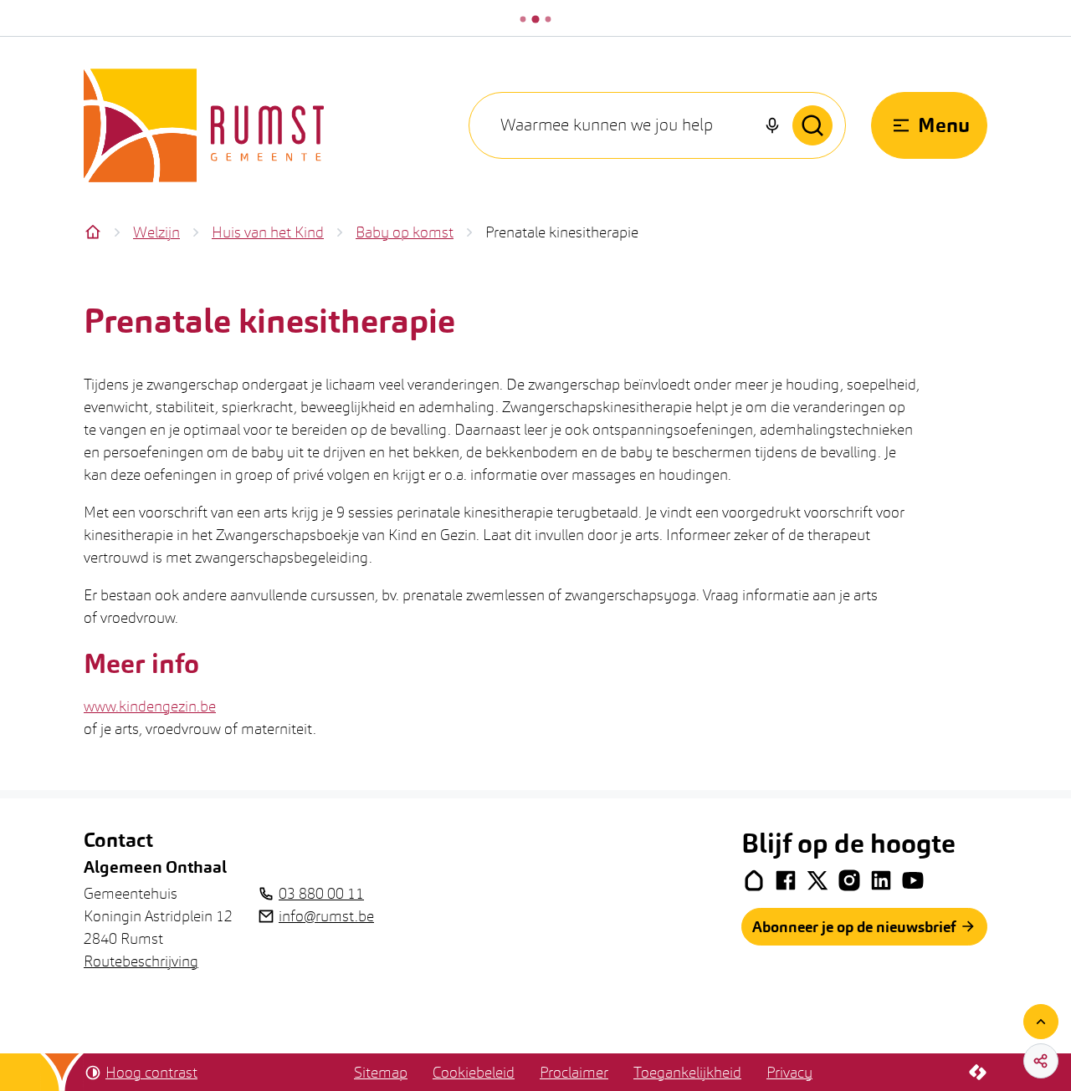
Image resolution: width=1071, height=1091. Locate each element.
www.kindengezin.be (150, 706)
